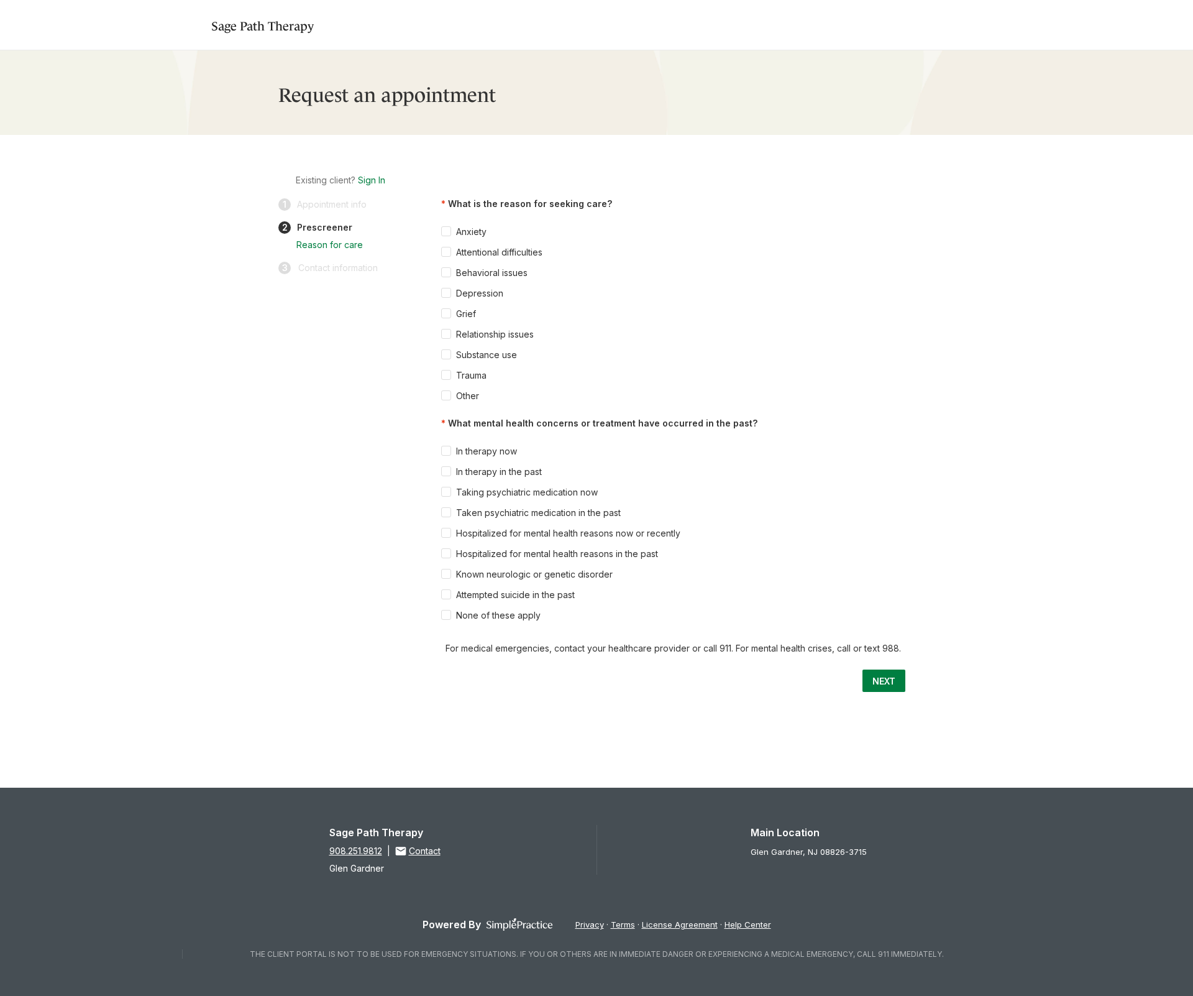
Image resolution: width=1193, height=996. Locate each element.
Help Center (747, 924)
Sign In (371, 180)
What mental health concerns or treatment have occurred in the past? (602, 423)
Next (883, 681)
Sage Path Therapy (262, 24)
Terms (623, 924)
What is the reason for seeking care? (530, 203)
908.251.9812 (355, 851)
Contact (425, 851)
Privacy (589, 924)
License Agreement (680, 924)
